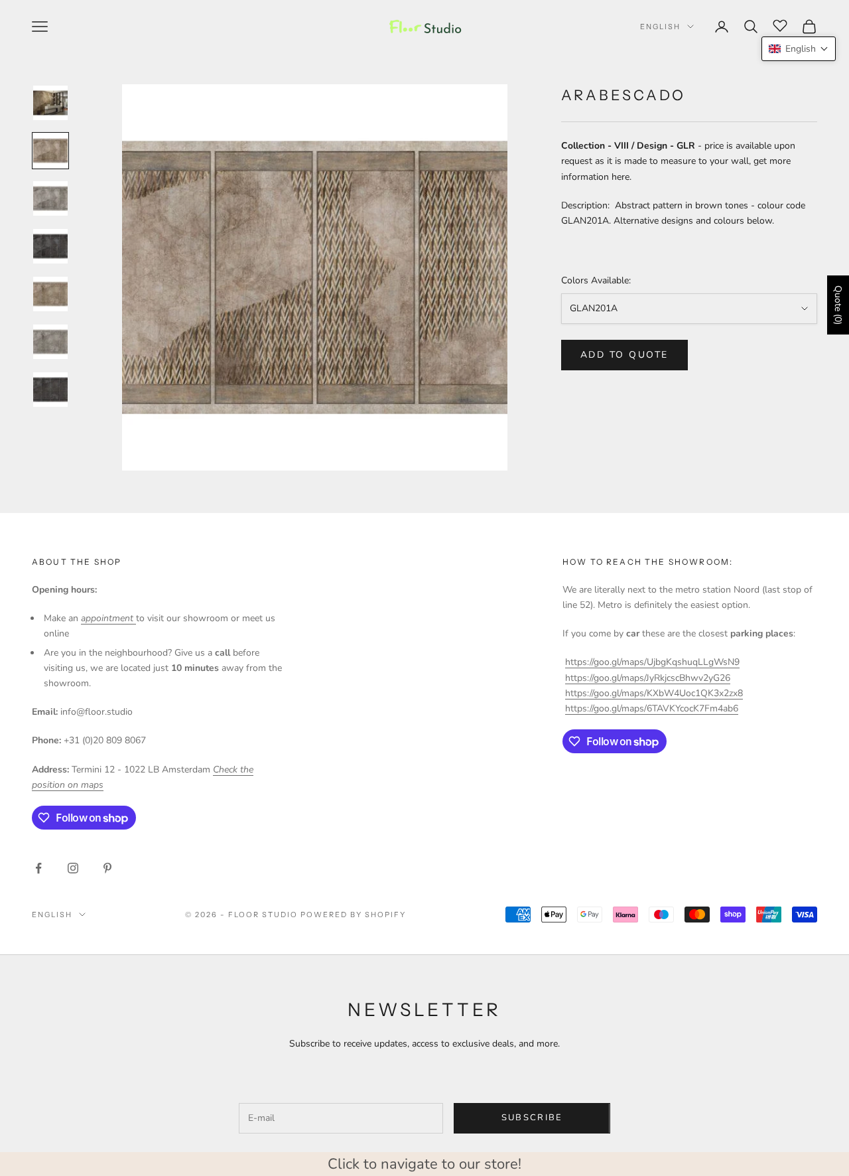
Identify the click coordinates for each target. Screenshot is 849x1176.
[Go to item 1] (50, 102)
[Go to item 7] (50, 389)
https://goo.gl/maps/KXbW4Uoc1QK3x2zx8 (654, 693)
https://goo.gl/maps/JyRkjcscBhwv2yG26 (647, 678)
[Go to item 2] (50, 150)
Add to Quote (624, 354)
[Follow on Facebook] (38, 868)
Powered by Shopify (353, 914)
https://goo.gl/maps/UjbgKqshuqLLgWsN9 (652, 662)
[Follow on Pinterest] (107, 868)
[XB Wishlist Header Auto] (780, 25)
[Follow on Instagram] (73, 868)
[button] (798, 48)
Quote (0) (838, 305)
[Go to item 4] (50, 246)
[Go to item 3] (50, 198)
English (660, 26)
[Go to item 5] (50, 294)
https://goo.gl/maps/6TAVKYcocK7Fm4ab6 (651, 708)
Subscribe (532, 1118)
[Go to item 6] (50, 341)
